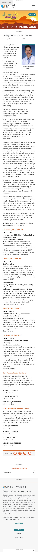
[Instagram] (25, 525)
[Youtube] (22, 525)
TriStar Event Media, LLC (11, 519)
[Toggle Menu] (33, 6)
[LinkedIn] (19, 525)
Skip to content (6, 2)
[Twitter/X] (16, 525)
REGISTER (32, 14)
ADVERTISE (19, 530)
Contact (19, 533)
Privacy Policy (19, 537)
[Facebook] (13, 525)
